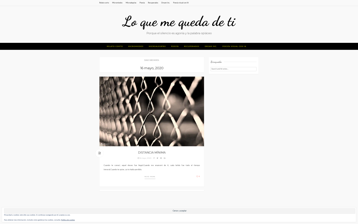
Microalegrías (131, 3)
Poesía (142, 3)
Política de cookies (68, 220)
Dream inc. (165, 3)
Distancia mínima (152, 152)
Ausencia (105, 143)
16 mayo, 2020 (145, 158)
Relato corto (104, 3)
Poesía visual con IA (181, 3)
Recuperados (153, 3)
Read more (150, 176)
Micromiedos (117, 3)
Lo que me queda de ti (179, 21)
